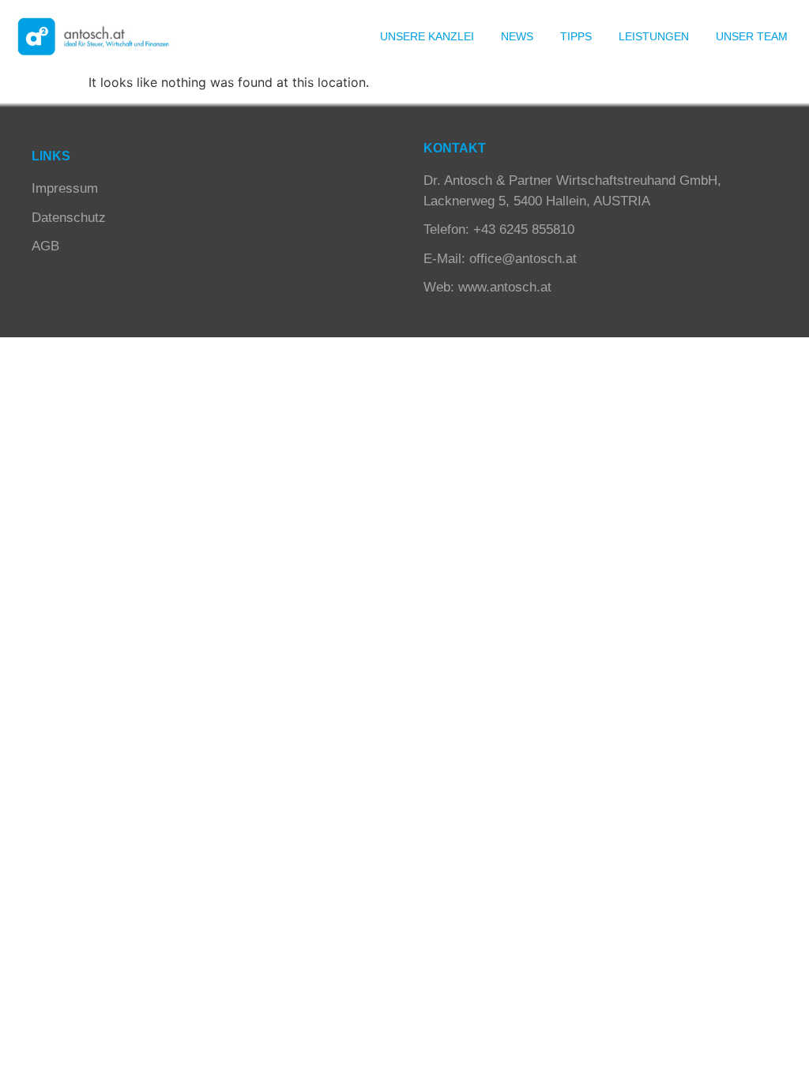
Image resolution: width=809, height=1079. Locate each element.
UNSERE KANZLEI (427, 36)
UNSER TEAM (752, 36)
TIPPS (576, 36)
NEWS (517, 36)
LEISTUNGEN (654, 36)
